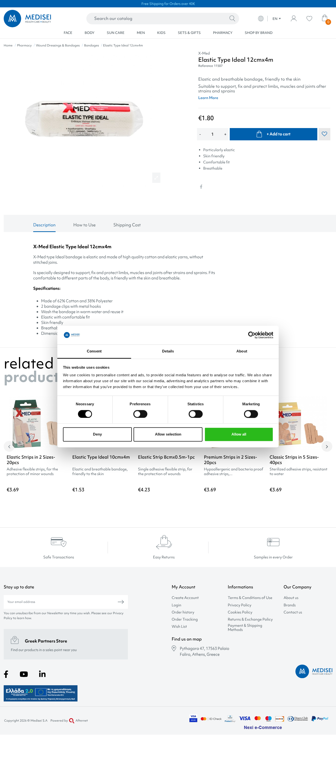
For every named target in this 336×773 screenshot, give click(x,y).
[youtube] (24, 674)
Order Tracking (185, 619)
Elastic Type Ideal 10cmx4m (101, 457)
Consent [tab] (94, 351)
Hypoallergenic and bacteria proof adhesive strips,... (233, 471)
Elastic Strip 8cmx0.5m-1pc (166, 457)
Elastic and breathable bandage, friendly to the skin (100, 471)
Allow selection (168, 434)
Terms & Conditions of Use (250, 598)
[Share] (201, 187)
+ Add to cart (278, 134)
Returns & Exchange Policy (250, 619)
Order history (183, 612)
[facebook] (6, 674)
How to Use (84, 225)
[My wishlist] (309, 18)
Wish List (179, 627)
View (36, 502)
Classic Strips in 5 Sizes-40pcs (294, 460)
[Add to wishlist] (325, 407)
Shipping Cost (127, 225)
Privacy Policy (239, 605)
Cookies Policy (240, 612)
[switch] (140, 414)
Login (176, 605)
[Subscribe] (121, 602)
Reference (205, 66)
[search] (232, 19)
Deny (97, 434)
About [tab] (241, 351)
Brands (290, 605)
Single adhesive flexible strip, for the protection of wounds (165, 471)
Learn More (208, 97)
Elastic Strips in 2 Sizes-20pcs (31, 460)
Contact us (293, 612)
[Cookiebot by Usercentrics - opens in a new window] (251, 335)
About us (291, 598)
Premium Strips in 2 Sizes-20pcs (230, 460)
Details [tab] (168, 351)
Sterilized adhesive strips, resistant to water (298, 471)
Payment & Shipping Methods (245, 628)
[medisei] (35, 18)
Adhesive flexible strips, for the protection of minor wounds (32, 471)
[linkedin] (42, 674)
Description (44, 225)
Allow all (238, 434)
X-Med (204, 53)
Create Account (185, 598)
